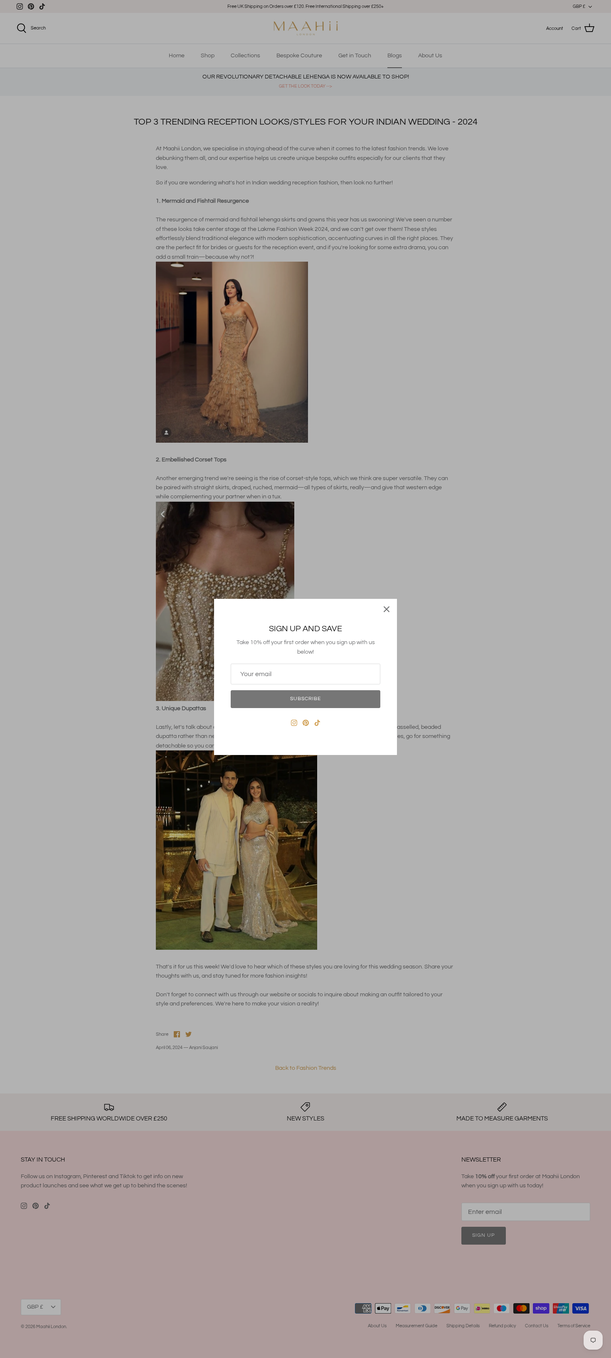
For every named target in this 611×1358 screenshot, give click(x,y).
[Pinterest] (306, 723)
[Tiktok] (317, 723)
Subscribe (305, 698)
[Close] (386, 609)
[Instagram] (294, 723)
